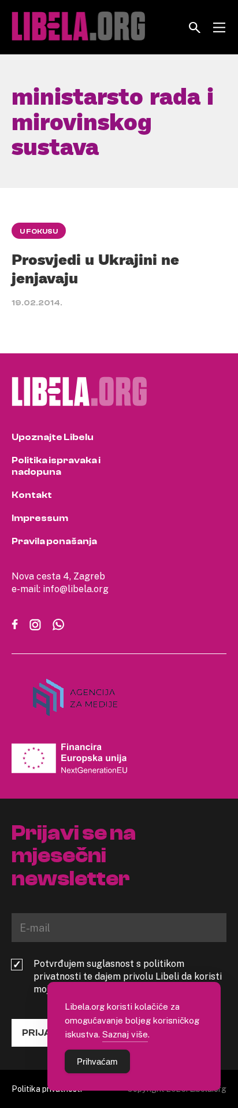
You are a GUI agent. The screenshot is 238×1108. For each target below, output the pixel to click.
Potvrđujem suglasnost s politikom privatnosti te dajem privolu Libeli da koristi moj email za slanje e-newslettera (128, 976)
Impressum (40, 518)
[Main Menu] (219, 27)
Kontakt (32, 495)
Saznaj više (125, 1034)
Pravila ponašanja (54, 541)
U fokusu (39, 231)
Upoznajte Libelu (53, 437)
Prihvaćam (97, 1061)
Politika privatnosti (47, 1089)
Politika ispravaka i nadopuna (56, 466)
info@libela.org (76, 588)
